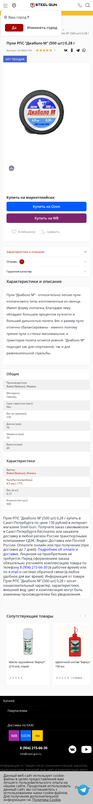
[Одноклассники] (71, 50)
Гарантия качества (19, 271)
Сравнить (53, 232)
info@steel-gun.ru (30, 754)
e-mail (13, 571)
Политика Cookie (46, 799)
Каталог (9, 701)
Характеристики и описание (25, 252)
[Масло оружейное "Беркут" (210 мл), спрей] (28, 641)
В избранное (26, 232)
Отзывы (14, 261)
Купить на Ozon (46, 206)
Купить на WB (47, 218)
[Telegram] (77, 50)
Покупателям (17, 711)
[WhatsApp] (84, 50)
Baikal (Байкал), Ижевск (21, 473)
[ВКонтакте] (65, 50)
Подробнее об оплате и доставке (40, 551)
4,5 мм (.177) (14, 483)
